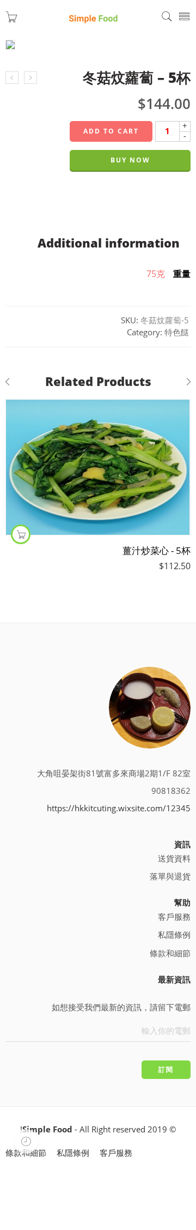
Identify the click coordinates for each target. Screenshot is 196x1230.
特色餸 (176, 332)
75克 (155, 274)
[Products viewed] (26, 1141)
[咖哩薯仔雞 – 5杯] (30, 78)
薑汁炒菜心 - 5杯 (156, 550)
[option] (98, 48)
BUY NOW (130, 160)
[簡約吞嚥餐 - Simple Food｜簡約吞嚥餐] (93, 17)
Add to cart (111, 131)
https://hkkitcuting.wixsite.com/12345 (119, 808)
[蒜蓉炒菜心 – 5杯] (12, 78)
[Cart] (11, 19)
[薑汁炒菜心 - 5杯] (98, 467)
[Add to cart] (20, 534)
